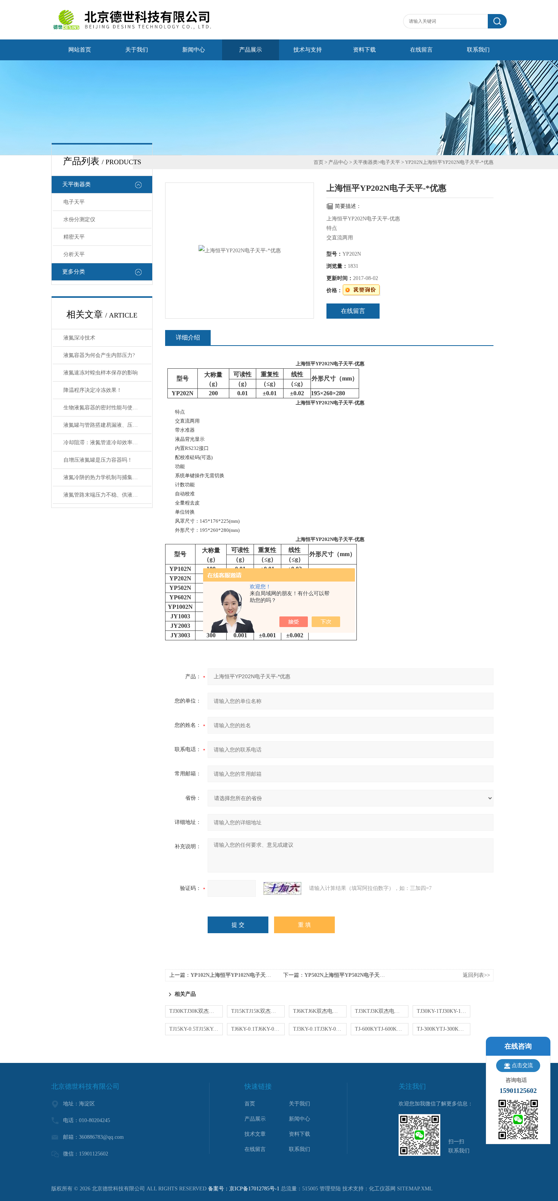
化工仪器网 (382, 1189)
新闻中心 (193, 50)
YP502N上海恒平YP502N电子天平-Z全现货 (355, 975)
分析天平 (74, 254)
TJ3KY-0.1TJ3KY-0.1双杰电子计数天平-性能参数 (320, 1029)
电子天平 (74, 202)
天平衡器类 (76, 184)
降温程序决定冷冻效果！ (92, 390)
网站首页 (79, 50)
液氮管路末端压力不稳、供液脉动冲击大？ (107, 495)
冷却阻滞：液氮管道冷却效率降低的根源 (107, 442)
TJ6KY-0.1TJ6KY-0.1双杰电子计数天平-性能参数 (258, 1029)
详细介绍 (188, 337)
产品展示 (250, 50)
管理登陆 (330, 1189)
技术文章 (255, 1134)
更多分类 (73, 272)
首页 (318, 162)
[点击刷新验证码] (282, 888)
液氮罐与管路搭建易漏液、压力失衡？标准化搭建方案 (107, 425)
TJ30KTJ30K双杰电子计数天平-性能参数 (196, 1011)
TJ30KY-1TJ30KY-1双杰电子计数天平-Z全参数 (443, 1011)
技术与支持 (307, 50)
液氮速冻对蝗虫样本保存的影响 (100, 373)
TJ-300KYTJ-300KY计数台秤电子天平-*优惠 (443, 1029)
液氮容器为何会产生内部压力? (99, 355)
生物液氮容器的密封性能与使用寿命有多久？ (107, 407)
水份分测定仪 (79, 219)
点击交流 (522, 1065)
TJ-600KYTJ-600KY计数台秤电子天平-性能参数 (381, 1029)
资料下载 (364, 50)
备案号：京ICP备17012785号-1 (243, 1189)
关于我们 (136, 50)
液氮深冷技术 (79, 338)
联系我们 (478, 50)
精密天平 (74, 237)
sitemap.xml (415, 1189)
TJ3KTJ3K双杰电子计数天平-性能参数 (381, 1011)
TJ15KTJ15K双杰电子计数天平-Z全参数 (258, 1011)
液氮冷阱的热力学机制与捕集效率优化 (107, 477)
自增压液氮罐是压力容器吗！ (97, 460)
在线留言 (421, 50)
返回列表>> (476, 975)
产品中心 (338, 162)
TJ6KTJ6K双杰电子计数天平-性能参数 (320, 1011)
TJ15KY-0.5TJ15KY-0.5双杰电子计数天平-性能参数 (196, 1029)
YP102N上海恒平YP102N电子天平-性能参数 (242, 975)
